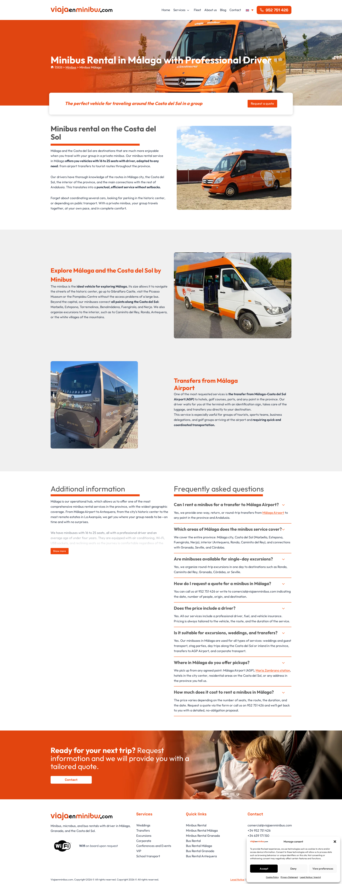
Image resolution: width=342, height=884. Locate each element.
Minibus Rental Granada (203, 836)
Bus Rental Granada (200, 851)
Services (179, 10)
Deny (293, 868)
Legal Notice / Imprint (310, 877)
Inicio (58, 67)
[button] (335, 841)
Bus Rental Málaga (199, 846)
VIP (138, 851)
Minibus (71, 67)
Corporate (143, 841)
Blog (223, 10)
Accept (264, 868)
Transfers (143, 830)
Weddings (143, 825)
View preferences (322, 868)
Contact (235, 10)
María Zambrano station (273, 670)
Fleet (197, 10)
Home (166, 10)
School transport (148, 856)
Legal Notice (237, 879)
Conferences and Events (153, 846)
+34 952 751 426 (259, 830)
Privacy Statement (289, 877)
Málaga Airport (273, 513)
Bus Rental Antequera (201, 856)
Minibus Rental (196, 825)
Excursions (143, 836)
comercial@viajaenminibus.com (270, 825)
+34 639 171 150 (258, 836)
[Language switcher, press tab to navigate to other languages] (249, 9)
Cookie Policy (272, 877)
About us (210, 10)
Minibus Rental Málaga (202, 830)
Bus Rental (193, 841)
